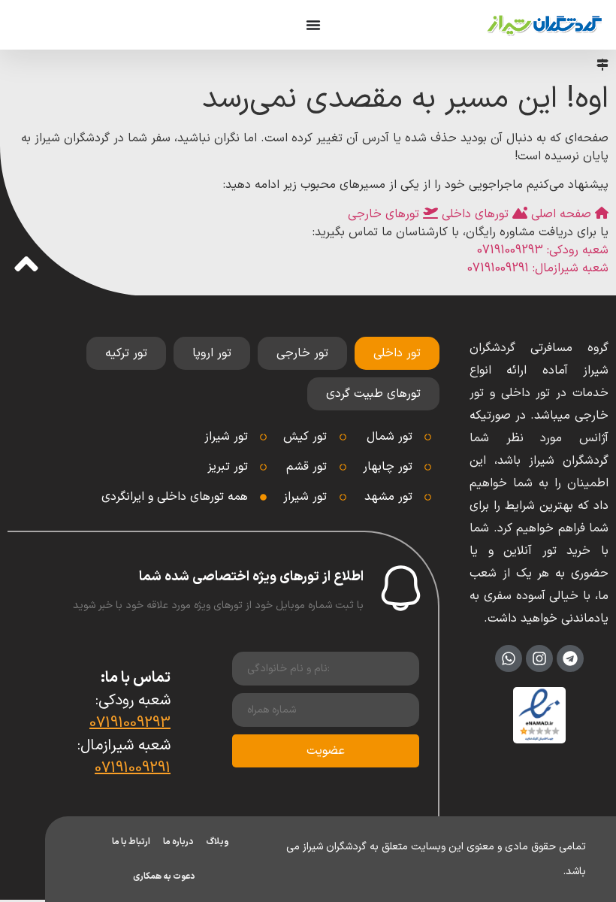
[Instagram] (539, 658)
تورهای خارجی (385, 214)
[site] (544, 25)
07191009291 (133, 768)
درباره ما (178, 842)
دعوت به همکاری (164, 876)
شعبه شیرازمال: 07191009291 (537, 268)
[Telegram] (570, 658)
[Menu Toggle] (313, 24)
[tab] (397, 353)
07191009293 (130, 723)
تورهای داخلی (475, 214)
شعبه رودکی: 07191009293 (542, 250)
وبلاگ (217, 842)
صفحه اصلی (561, 214)
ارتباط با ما (131, 842)
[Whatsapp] (508, 658)
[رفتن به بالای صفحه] (26, 264)
